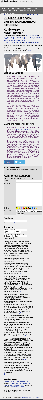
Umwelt (35, 8)
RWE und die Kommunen (13, 39)
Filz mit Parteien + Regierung (13, 37)
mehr (30, 51)
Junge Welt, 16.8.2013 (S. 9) (25, 129)
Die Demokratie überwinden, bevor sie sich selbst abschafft (17, 384)
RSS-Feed (38, 397)
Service (12, 13)
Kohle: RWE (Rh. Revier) (30, 15)
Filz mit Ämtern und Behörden (33, 37)
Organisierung (26, 8)
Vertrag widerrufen (22, 399)
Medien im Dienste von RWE (13, 42)
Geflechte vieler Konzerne (30, 39)
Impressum (28, 397)
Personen (26, 42)
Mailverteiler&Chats (17, 387)
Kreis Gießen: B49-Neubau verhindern (16, 382)
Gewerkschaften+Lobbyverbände (14, 40)
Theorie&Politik (6, 11)
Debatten (15, 11)
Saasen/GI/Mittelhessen (27, 11)
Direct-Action (5, 8)
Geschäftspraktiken (31, 35)
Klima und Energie (15, 15)
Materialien (4, 13)
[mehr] (21, 255)
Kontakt (22, 397)
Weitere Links (35, 42)
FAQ (33, 397)
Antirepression (15, 8)
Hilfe (15, 223)
